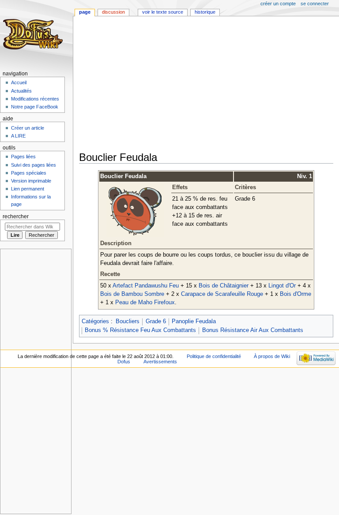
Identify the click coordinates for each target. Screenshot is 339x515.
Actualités (21, 90)
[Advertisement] (209, 84)
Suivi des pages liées (33, 165)
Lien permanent (27, 188)
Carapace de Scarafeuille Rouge (222, 294)
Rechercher (16, 216)
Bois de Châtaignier (224, 286)
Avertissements (160, 361)
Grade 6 (156, 321)
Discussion (113, 12)
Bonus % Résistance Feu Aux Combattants (140, 330)
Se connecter (315, 3)
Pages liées (23, 156)
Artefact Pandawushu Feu (146, 286)
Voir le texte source (162, 12)
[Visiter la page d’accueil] (34, 34)
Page (84, 12)
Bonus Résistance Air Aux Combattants (252, 330)
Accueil (18, 82)
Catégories (95, 321)
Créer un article (27, 128)
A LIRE (18, 135)
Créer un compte (278, 3)
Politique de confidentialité (214, 356)
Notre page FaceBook (34, 106)
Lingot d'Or (282, 286)
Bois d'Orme (295, 294)
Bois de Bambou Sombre (132, 294)
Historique (205, 12)
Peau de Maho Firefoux (145, 302)
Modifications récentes (35, 98)
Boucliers (127, 321)
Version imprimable (31, 180)
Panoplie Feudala (194, 321)
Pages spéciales (28, 172)
